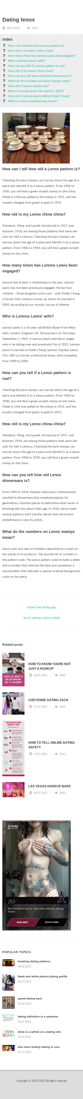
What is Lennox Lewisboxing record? (32, 101)
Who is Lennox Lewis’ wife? (26, 60)
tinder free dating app (41, 607)
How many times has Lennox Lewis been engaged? (41, 55)
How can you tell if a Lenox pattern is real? (36, 65)
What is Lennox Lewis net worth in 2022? (36, 91)
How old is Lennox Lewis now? (28, 86)
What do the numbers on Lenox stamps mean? (39, 81)
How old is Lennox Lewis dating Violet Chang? (39, 96)
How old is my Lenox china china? (30, 50)
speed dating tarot (30, 998)
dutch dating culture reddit (41, 617)
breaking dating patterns (34, 961)
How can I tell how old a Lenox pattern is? (36, 45)
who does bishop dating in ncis (39, 1046)
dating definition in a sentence (38, 1016)
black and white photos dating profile (42, 976)
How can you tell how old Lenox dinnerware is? (40, 75)
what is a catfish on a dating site (39, 1031)
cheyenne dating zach (48, 700)
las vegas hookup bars (49, 786)
